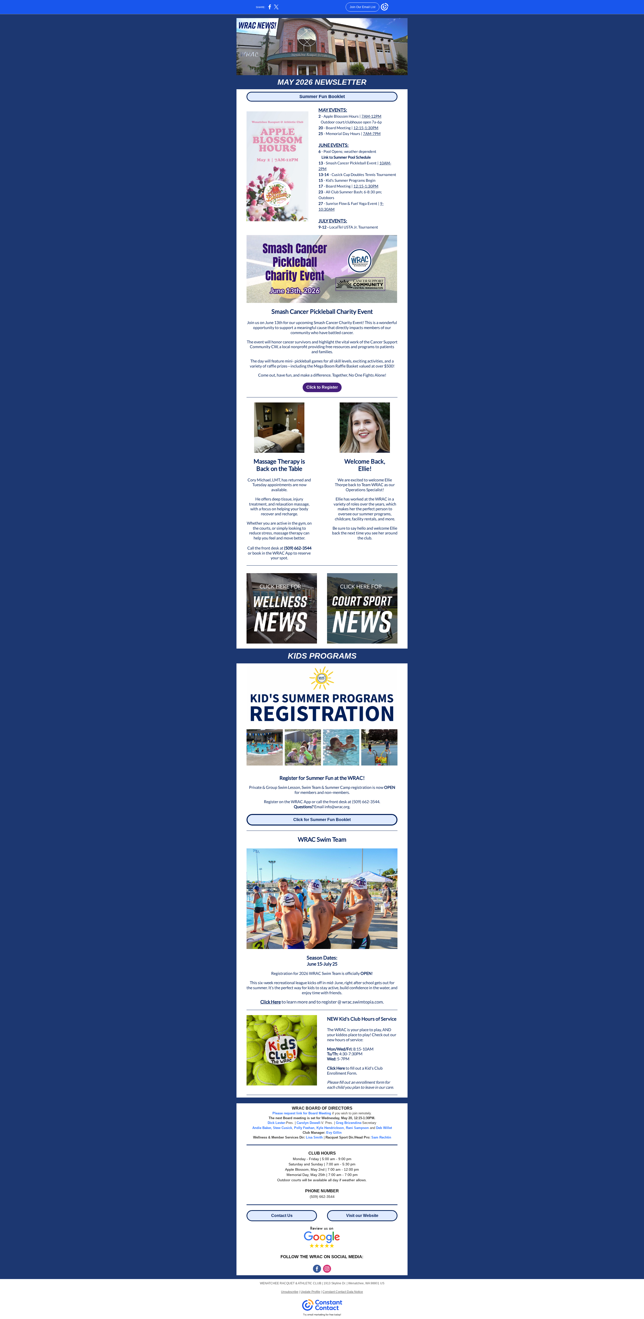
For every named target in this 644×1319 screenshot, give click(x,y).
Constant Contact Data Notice (343, 1292)
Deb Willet (384, 1128)
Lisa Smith (314, 1137)
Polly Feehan (304, 1128)
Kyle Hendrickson (330, 1128)
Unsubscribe (289, 1292)
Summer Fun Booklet (322, 96)
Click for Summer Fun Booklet (322, 819)
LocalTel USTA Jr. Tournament (353, 227)
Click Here (270, 1002)
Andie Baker (261, 1128)
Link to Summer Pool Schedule (344, 157)
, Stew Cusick (281, 1128)
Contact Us (282, 1215)
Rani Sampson (357, 1128)
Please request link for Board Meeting (301, 1113)
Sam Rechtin (381, 1137)
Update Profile (310, 1292)
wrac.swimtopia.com (362, 1002)
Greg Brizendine (348, 1123)
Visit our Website (362, 1215)
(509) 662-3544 (297, 547)
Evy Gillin (334, 1132)
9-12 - (323, 227)
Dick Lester (276, 1123)
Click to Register (322, 387)
